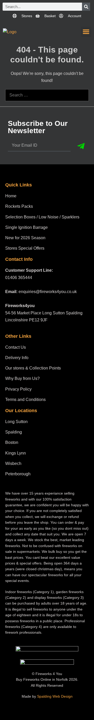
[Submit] (80, 146)
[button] (86, 32)
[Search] (86, 7)
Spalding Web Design (55, 696)
